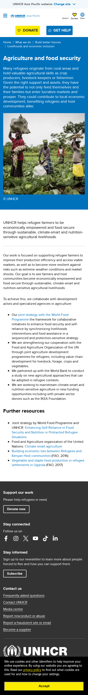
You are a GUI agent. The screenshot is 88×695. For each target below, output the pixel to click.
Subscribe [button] (14, 573)
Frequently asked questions (23, 595)
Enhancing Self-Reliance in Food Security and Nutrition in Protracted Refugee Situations (45, 432)
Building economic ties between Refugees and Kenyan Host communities (47, 453)
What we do (23, 42)
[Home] (25, 16)
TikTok (45, 538)
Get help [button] (62, 30)
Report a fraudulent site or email (27, 622)
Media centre (13, 609)
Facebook (6, 538)
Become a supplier (17, 629)
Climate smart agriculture (43, 446)
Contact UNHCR (15, 602)
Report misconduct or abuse (24, 616)
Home (7, 42)
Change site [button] (62, 4)
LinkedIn (55, 538)
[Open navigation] (5, 16)
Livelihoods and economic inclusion (30, 46)
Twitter (25, 538)
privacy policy (32, 670)
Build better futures (48, 42)
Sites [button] (82, 18)
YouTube (35, 538)
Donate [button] (74, 18)
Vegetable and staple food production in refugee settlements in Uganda (48, 463)
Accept (44, 686)
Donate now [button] (16, 509)
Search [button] (65, 18)
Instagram (16, 538)
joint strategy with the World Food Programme (40, 317)
